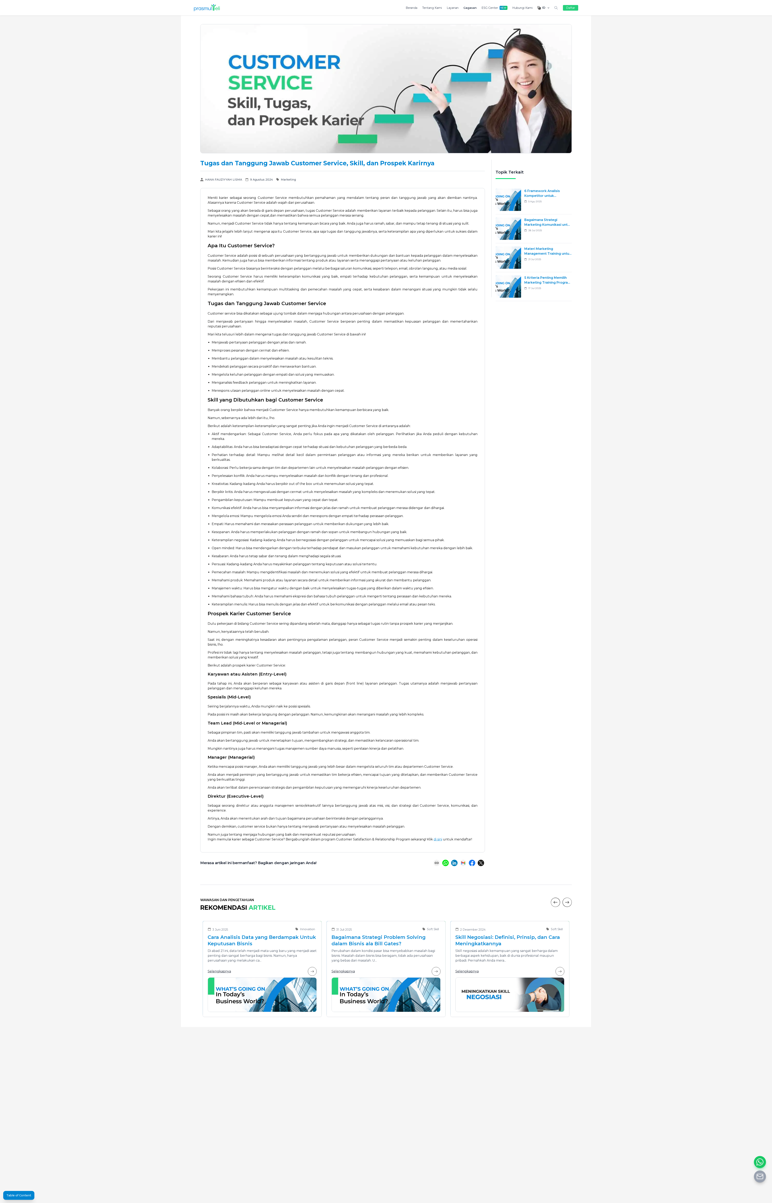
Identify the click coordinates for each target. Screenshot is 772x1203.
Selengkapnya (219, 971)
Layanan (453, 8)
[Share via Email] (463, 863)
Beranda (411, 8)
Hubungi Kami (522, 8)
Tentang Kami (432, 8)
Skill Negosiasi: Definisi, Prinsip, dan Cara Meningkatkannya (507, 940)
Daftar (570, 8)
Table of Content (18, 1195)
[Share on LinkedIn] (454, 863)
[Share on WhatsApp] (445, 863)
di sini (438, 839)
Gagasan (470, 8)
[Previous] (555, 902)
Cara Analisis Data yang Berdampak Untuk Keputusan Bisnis (262, 940)
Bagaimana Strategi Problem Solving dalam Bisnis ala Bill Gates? (379, 940)
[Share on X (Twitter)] (481, 863)
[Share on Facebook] (472, 863)
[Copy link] (437, 863)
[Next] (567, 902)
